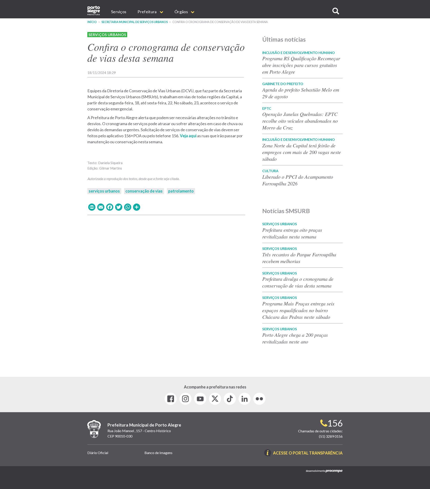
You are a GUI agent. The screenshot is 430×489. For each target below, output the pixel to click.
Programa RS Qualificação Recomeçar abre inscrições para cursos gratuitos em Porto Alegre (301, 65)
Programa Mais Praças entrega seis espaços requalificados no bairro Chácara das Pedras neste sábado (298, 310)
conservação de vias (144, 191)
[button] (335, 11)
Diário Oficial (97, 452)
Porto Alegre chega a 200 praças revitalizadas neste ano (295, 338)
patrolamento (181, 191)
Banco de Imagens (158, 452)
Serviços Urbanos (107, 34)
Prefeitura (147, 11)
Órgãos (181, 11)
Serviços (118, 11)
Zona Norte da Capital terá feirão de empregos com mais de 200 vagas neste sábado (301, 152)
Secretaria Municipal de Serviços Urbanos (134, 22)
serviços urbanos (104, 191)
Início (92, 22)
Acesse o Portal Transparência (308, 453)
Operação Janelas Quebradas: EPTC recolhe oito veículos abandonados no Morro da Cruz (300, 121)
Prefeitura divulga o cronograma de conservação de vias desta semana (297, 282)
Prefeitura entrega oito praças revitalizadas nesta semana (292, 233)
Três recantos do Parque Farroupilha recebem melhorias (299, 257)
